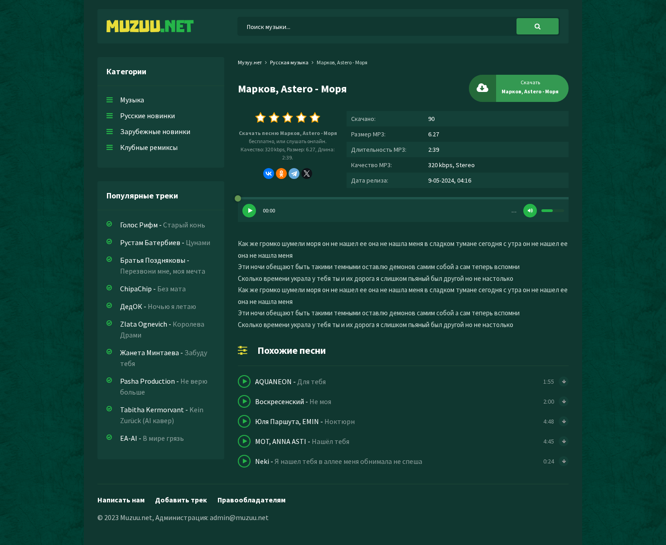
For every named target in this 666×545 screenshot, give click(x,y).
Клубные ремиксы (149, 147)
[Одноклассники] (281, 173)
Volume (530, 210)
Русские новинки (147, 115)
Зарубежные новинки (155, 131)
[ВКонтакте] (268, 173)
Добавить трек (181, 499)
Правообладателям (251, 499)
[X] (306, 173)
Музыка (132, 99)
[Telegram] (294, 173)
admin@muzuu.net (239, 517)
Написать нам (121, 499)
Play (249, 210)
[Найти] (537, 26)
